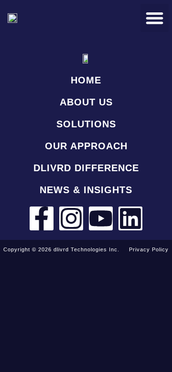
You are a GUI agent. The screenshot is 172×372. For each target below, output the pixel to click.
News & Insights (86, 190)
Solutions (86, 124)
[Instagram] (71, 218)
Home (86, 80)
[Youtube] (101, 218)
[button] (154, 18)
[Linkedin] (130, 218)
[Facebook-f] (42, 218)
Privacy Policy (149, 249)
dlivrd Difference (86, 168)
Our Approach (86, 146)
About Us (86, 102)
